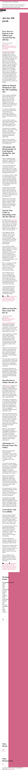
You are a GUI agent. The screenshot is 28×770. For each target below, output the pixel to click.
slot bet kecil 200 (9, 300)
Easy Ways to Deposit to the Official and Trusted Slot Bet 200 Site (8, 35)
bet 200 (15, 296)
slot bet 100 (13, 563)
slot (3, 764)
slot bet (5, 296)
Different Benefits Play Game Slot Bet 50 (9, 311)
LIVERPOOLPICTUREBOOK (10, 2)
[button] (1, 12)
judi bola (3, 750)
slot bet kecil (9, 567)
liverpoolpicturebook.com (8, 51)
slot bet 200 (13, 220)
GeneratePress (11, 769)
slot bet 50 (8, 299)
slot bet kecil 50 (11, 569)
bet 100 (10, 296)
